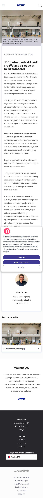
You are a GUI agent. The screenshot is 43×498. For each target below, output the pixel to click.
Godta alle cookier (21, 262)
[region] (21, 249)
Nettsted (21, 436)
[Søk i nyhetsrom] (40, 5)
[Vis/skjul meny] (3, 5)
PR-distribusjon (21, 480)
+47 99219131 (21, 303)
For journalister (21, 487)
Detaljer (21, 267)
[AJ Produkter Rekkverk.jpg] (21, 334)
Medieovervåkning (21, 477)
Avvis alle (21, 257)
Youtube (21, 446)
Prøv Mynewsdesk (21, 484)
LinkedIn (21, 439)
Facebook (21, 443)
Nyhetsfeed (22, 490)
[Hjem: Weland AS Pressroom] (21, 5)
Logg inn (21, 494)
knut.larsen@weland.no (21, 300)
